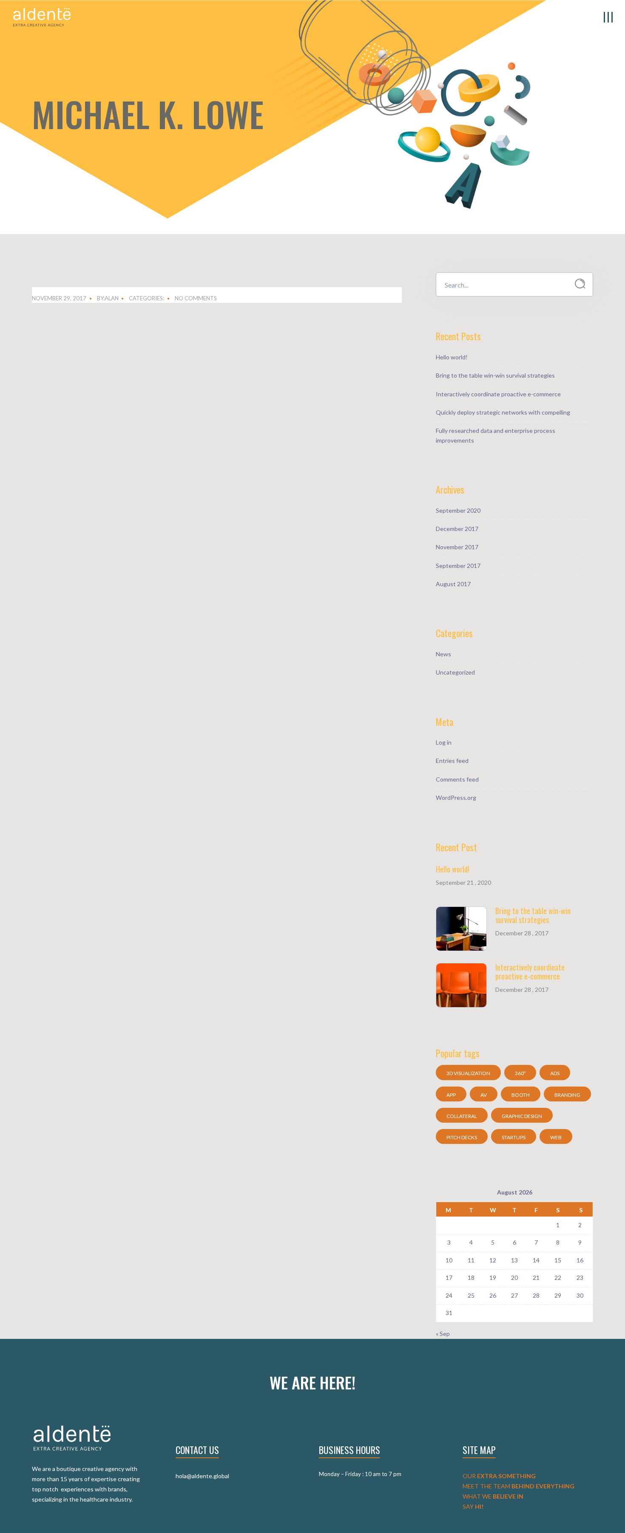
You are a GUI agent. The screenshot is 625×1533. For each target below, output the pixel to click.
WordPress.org (456, 797)
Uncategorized (455, 672)
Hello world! (452, 357)
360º (520, 1073)
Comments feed (457, 779)
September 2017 (458, 565)
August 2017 (453, 583)
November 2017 (457, 547)
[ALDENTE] (42, 16)
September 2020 (458, 510)
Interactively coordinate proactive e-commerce (498, 394)
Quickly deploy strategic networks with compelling (503, 412)
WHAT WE (493, 1496)
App (451, 1095)
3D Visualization (468, 1073)
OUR (499, 1475)
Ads (555, 1073)
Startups (514, 1137)
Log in (444, 742)
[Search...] (580, 284)
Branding (567, 1095)
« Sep (443, 1333)
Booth (520, 1095)
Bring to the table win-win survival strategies (495, 375)
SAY (473, 1506)
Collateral (461, 1116)
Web (556, 1137)
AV (483, 1095)
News (443, 654)
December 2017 (457, 528)
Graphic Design (522, 1116)
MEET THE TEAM (518, 1486)
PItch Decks (461, 1137)
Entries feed (452, 760)
